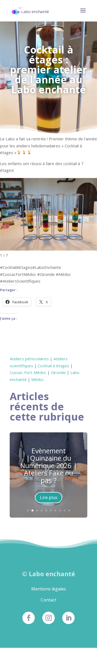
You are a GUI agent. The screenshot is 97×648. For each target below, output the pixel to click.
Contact (48, 600)
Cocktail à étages (53, 365)
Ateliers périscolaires (29, 358)
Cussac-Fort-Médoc (28, 372)
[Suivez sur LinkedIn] (68, 618)
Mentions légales (48, 589)
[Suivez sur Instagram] (48, 618)
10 (69, 510)
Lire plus (48, 497)
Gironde (58, 372)
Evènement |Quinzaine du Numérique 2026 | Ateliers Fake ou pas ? (48, 465)
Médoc (37, 379)
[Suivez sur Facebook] (28, 618)
